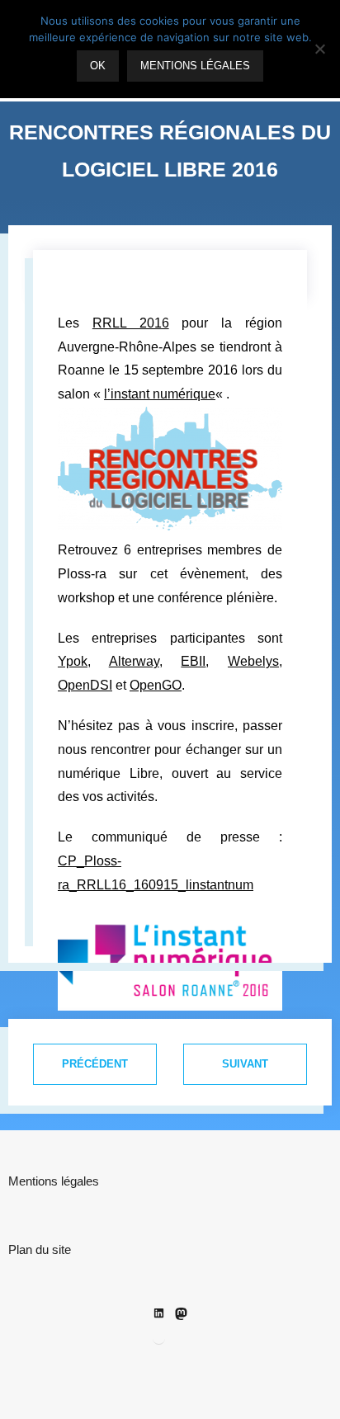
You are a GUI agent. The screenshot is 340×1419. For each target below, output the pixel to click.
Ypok (72, 661)
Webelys (253, 661)
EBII (193, 661)
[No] (319, 48)
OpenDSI (85, 685)
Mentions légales (53, 1181)
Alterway (134, 661)
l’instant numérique (159, 394)
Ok (98, 65)
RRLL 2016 (130, 323)
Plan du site (39, 1249)
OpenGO (156, 685)
